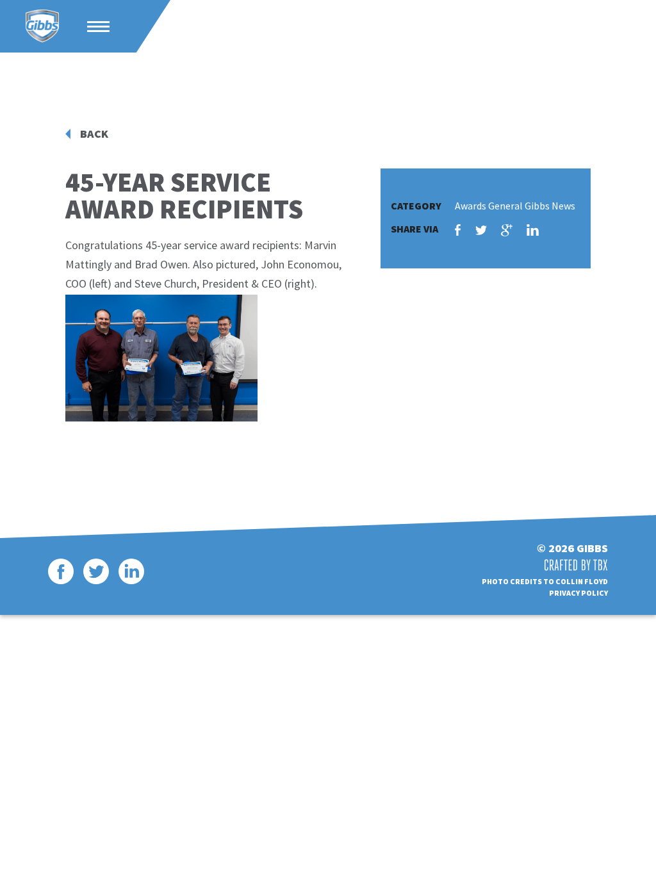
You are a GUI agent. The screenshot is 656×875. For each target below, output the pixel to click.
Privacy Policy (578, 593)
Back (94, 134)
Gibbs (42, 26)
